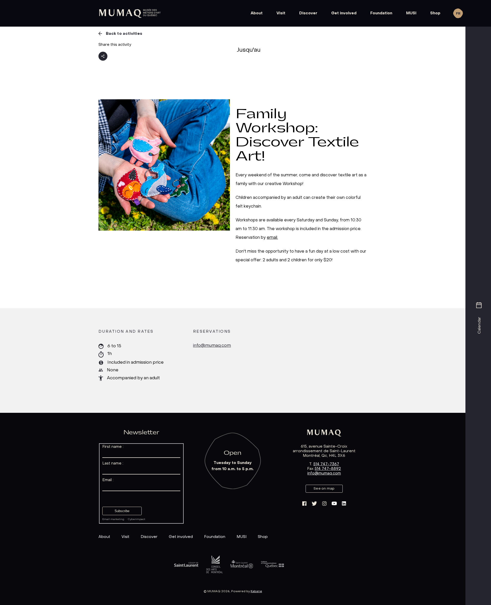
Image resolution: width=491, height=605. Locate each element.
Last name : (112, 463)
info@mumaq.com (212, 346)
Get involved (343, 13)
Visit (280, 13)
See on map (324, 488)
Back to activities (124, 34)
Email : (108, 480)
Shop (435, 13)
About (257, 13)
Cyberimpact (136, 519)
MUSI (411, 13)
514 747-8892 (328, 469)
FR (458, 13)
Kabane (256, 591)
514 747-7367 (326, 464)
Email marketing (113, 519)
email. (272, 237)
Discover (308, 13)
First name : (113, 447)
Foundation (381, 13)
